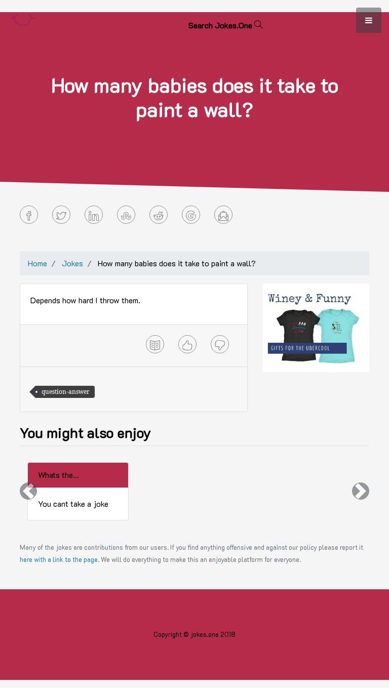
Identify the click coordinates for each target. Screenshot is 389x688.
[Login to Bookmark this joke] (155, 344)
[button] (28, 491)
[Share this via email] (223, 215)
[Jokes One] (22, 18)
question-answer (66, 391)
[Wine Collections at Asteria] (316, 326)
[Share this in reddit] (158, 215)
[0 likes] (187, 344)
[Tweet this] (61, 215)
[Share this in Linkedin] (94, 215)
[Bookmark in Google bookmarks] (191, 215)
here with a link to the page (59, 559)
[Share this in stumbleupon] (126, 215)
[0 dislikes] (220, 344)
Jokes (72, 263)
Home (37, 263)
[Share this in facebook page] (29, 215)
